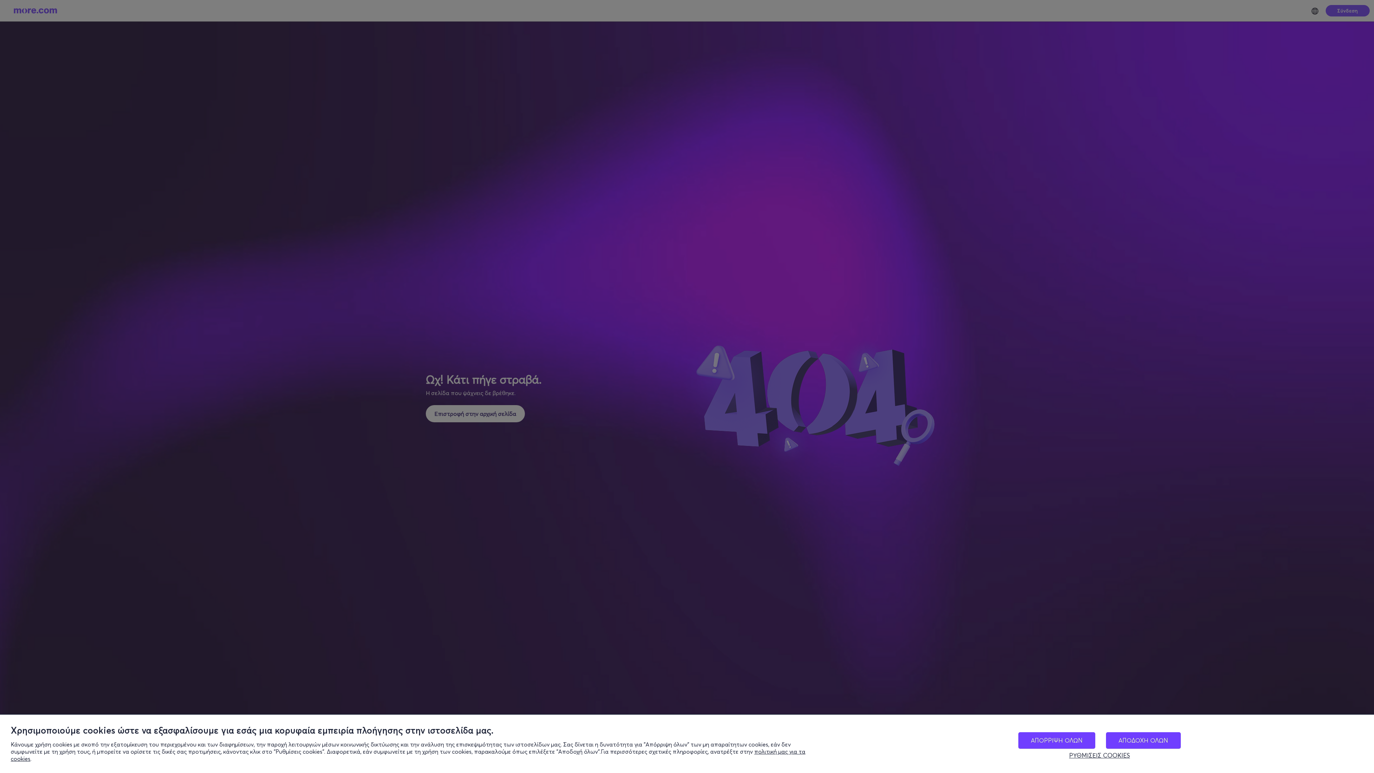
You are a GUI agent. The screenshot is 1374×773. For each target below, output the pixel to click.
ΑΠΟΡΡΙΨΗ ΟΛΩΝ (1057, 740)
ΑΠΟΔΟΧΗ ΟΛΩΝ (1143, 740)
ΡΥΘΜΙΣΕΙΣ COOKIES (1099, 755)
